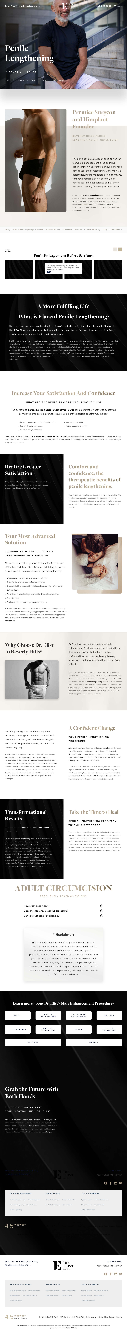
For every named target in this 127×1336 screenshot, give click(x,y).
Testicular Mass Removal (101, 1200)
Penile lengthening (53, 80)
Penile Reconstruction (69, 1200)
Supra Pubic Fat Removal (29, 1205)
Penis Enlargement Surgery (18, 1200)
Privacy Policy (80, 1226)
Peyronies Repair (67, 1205)
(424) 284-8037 (71, 1237)
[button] (117, 6)
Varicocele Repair (86, 1205)
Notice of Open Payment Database (110, 1226)
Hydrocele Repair (86, 1200)
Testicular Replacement (88, 1210)
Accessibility (92, 1226)
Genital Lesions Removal (53, 1200)
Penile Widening (15, 1205)
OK (49, 272)
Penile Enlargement (34, 1200)
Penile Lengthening (16, 1210)
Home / (9, 80)
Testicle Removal (99, 1205)
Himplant (84, 204)
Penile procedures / (27, 80)
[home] (69, 6)
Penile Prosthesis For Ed (53, 1205)
